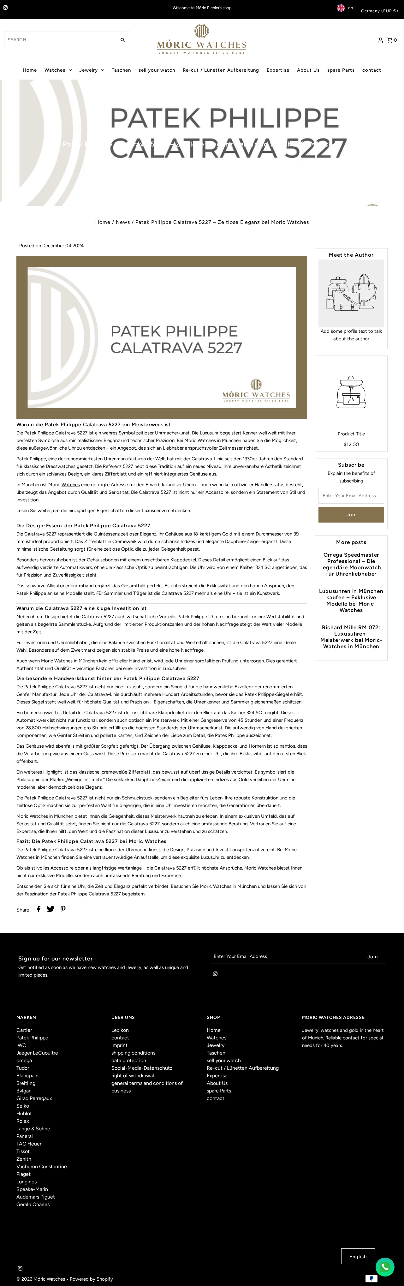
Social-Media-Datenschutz (141, 1068)
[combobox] (59, 40)
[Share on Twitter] (51, 910)
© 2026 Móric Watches (41, 1279)
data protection (128, 1060)
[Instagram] (5, 8)
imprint (119, 1045)
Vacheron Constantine (41, 1166)
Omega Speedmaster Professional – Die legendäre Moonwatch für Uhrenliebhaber (351, 564)
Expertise (278, 70)
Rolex (22, 1121)
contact (371, 70)
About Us (308, 70)
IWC (21, 1045)
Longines (26, 1182)
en (350, 7)
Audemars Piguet (35, 1197)
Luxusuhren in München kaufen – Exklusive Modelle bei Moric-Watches (351, 600)
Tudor (22, 1068)
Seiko (22, 1106)
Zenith (23, 1159)
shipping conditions (133, 1053)
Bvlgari (24, 1091)
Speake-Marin (32, 1189)
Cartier (24, 1030)
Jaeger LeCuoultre (37, 1053)
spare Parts (341, 70)
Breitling (25, 1083)
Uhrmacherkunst (172, 433)
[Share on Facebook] (38, 910)
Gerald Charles (33, 1204)
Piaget (23, 1174)
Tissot (23, 1151)
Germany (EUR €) (379, 11)
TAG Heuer (28, 1144)
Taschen (121, 70)
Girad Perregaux (34, 1098)
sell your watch (157, 70)
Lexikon (120, 1030)
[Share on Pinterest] (63, 910)
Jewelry (88, 70)
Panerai (24, 1136)
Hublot (24, 1113)
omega (24, 1060)
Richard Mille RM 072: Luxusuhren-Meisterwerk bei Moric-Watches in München (351, 636)
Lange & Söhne (33, 1129)
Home (30, 70)
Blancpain (27, 1076)
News (123, 222)
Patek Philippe (32, 1038)
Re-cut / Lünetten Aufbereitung (221, 70)
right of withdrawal (132, 1076)
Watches (55, 70)
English (358, 1256)
